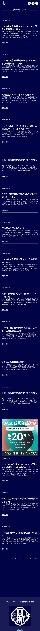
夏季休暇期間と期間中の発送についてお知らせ (19, 295)
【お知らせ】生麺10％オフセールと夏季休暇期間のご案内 (19, 28)
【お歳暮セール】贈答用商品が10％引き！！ (19, 534)
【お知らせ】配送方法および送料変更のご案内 (19, 261)
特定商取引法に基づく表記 (27, 602)
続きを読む (5, 42)
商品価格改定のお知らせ (13, 228)
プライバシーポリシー (11, 602)
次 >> (35, 558)
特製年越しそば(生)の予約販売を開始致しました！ (20, 500)
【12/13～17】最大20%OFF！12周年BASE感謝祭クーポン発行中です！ (19, 466)
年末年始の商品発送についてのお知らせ (19, 161)
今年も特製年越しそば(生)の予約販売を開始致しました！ (20, 195)
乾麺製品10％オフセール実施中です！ (19, 95)
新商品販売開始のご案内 (13, 362)
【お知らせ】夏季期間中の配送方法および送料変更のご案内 (19, 62)
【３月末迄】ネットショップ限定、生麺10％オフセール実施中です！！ (19, 127)
